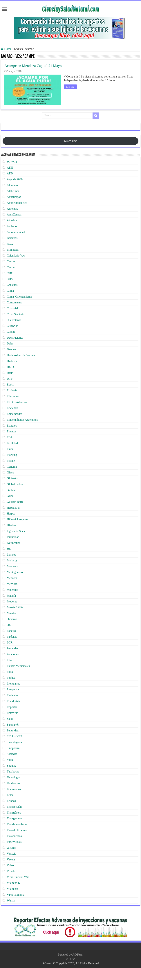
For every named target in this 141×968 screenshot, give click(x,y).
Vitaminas (12, 888)
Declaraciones (15, 337)
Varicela (11, 853)
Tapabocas (13, 771)
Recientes (12, 695)
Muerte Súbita (15, 607)
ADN (10, 173)
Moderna (12, 601)
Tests (10, 794)
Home (7, 48)
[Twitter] (73, 959)
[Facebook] (70, 959)
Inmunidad (13, 537)
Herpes (11, 513)
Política (11, 677)
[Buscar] (96, 116)
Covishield (13, 308)
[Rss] (67, 959)
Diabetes (12, 361)
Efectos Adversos (17, 402)
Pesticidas (12, 648)
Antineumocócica (17, 202)
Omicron (12, 619)
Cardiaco (12, 267)
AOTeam (77, 954)
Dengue (11, 349)
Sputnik (11, 765)
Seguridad (13, 730)
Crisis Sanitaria (15, 314)
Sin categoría (14, 742)
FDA (10, 437)
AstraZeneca (14, 214)
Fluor (10, 449)
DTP (9, 378)
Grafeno (11, 490)
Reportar (12, 707)
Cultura (11, 331)
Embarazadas (14, 413)
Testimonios (14, 789)
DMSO (11, 366)
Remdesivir (13, 701)
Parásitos (12, 636)
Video (10, 865)
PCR (9, 642)
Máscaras (12, 566)
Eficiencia (12, 408)
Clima (10, 290)
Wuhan (11, 900)
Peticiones (13, 654)
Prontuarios (13, 683)
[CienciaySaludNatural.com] (70, 8)
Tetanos (11, 800)
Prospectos (13, 689)
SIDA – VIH (14, 736)
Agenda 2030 (15, 179)
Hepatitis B (13, 507)
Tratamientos (14, 836)
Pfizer (10, 660)
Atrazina (12, 220)
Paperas (11, 630)
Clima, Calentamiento (19, 296)
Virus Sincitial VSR (18, 877)
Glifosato (12, 478)
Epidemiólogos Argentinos (22, 419)
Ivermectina (13, 542)
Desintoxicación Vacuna (21, 355)
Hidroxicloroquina (17, 519)
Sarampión (13, 724)
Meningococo (15, 572)
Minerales (12, 589)
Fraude (11, 460)
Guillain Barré (15, 501)
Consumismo (14, 302)
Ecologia (12, 390)
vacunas (11, 847)
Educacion (13, 396)
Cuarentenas (14, 320)
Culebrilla (12, 325)
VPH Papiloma (15, 894)
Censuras (12, 284)
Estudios (12, 425)
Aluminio (12, 185)
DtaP (10, 372)
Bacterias (12, 237)
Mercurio (12, 583)
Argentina (12, 208)
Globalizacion (15, 484)
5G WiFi (12, 161)
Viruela (11, 871)
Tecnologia (13, 777)
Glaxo (10, 472)
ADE (10, 167)
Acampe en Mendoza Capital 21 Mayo (33, 66)
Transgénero (14, 812)
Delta (10, 343)
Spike (10, 759)
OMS (10, 624)
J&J (9, 548)
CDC (10, 273)
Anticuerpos (14, 196)
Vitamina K (13, 882)
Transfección (14, 806)
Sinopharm (13, 748)
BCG (10, 243)
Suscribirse (70, 140)
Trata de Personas (17, 830)
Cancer (11, 261)
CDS (10, 279)
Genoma (12, 466)
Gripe (10, 495)
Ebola (10, 384)
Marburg (12, 560)
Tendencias (13, 783)
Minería (11, 595)
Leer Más (70, 87)
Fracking (12, 454)
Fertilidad (12, 443)
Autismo (12, 226)
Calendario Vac (16, 255)
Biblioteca (13, 249)
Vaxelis (11, 859)
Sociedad (12, 753)
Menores (12, 578)
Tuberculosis (14, 841)
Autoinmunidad (16, 232)
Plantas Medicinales (18, 666)
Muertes (11, 613)
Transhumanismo (17, 824)
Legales (11, 554)
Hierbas (11, 525)
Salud (10, 718)
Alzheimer (13, 191)
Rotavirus (12, 712)
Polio (10, 671)
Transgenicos (14, 818)
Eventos (11, 431)
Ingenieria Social (16, 531)
